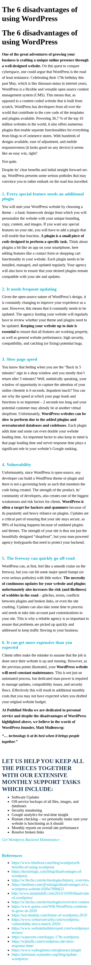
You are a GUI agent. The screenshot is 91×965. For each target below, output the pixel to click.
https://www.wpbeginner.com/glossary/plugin (46, 950)
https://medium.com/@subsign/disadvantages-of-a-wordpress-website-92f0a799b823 (50, 886)
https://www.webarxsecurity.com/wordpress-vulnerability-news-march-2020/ (46, 921)
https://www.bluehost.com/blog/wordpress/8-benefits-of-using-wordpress (46, 865)
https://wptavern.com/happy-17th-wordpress (45, 937)
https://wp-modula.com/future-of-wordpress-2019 (49, 915)
